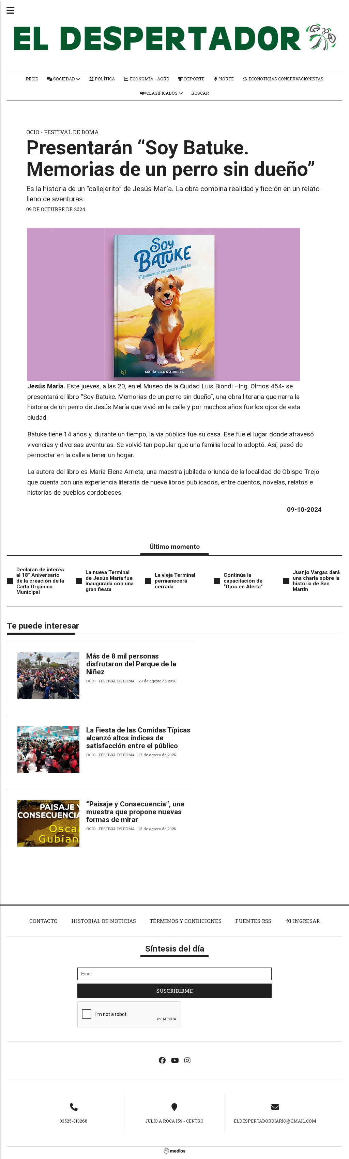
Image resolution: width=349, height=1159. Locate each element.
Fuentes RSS (253, 920)
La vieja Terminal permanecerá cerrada (175, 580)
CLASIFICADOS (162, 93)
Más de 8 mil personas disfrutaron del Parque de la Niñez (131, 664)
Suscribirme (174, 990)
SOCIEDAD (64, 78)
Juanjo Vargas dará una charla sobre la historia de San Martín (316, 580)
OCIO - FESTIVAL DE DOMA (62, 132)
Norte (226, 78)
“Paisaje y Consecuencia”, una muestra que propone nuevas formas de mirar (135, 812)
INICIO (32, 78)
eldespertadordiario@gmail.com (275, 1121)
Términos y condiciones (186, 920)
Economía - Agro (149, 78)
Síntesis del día (174, 949)
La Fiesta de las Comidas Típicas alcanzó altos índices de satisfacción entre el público (138, 738)
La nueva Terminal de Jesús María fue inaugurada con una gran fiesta (110, 580)
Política (104, 78)
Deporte (193, 78)
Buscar (200, 93)
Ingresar (305, 920)
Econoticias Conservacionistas (285, 78)
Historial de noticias (103, 920)
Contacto (43, 920)
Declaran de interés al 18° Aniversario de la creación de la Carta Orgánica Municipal (40, 581)
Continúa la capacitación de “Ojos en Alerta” (243, 580)
